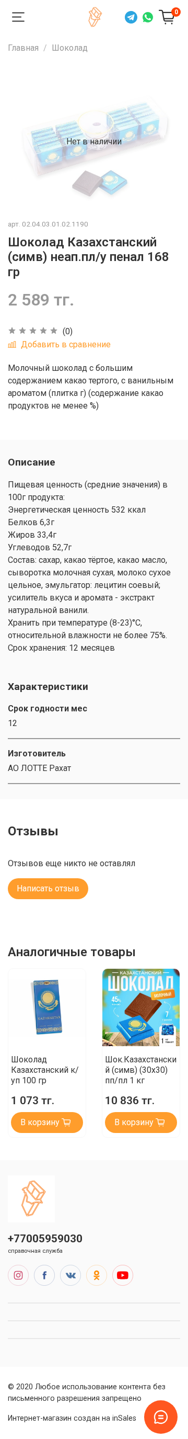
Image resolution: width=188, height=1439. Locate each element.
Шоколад (70, 48)
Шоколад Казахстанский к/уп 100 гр (45, 1070)
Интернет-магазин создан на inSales (72, 1418)
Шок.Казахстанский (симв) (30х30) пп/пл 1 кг (141, 1070)
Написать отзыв (48, 888)
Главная (23, 48)
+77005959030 (45, 1238)
